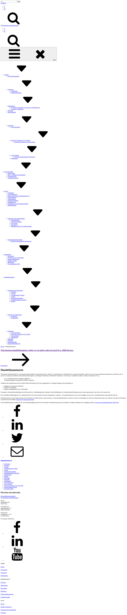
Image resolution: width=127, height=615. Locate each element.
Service (6, 191)
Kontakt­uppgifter (12, 342)
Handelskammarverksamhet (15, 290)
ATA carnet (14, 223)
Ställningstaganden (16, 92)
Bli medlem (11, 256)
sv (4, 7)
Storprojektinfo (12, 112)
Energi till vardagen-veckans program (25, 142)
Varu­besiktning (12, 199)
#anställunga (14, 158)
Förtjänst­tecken (12, 202)
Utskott (13, 297)
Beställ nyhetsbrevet (6, 607)
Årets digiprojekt (15, 127)
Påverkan (13, 292)
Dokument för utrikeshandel (8, 610)
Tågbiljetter (11, 193)
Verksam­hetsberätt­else (17, 298)
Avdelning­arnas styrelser (11, 468)
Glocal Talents (15, 155)
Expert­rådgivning (12, 194)
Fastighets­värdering (13, 200)
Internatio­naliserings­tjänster (15, 239)
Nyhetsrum (11, 89)
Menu (54, 60)
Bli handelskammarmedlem (8, 496)
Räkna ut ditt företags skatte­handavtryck (18, 196)
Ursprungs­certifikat (16, 221)
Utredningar (14, 91)
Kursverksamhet (8, 171)
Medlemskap (7, 254)
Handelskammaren (9, 277)
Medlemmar (11, 262)
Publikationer (11, 106)
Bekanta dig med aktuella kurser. (25, 399)
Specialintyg (14, 225)
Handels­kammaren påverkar (18, 300)
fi (4, 6)
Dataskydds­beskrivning (14, 343)
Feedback (3, 3)
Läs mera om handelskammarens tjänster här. (107, 402)
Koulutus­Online (12, 176)
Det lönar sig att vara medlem (16, 257)
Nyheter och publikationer (15, 314)
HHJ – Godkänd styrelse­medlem (16, 175)
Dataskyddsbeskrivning (7, 594)
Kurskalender (11, 173)
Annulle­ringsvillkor (13, 178)
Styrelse (13, 293)
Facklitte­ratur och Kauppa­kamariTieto (18, 203)
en (4, 9)
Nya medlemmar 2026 (14, 264)
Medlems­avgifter (12, 261)
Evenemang (4, 570)
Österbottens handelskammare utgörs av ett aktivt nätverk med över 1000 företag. (37, 350)
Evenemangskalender (13, 76)
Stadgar (13, 301)
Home (2, 346)
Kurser (2, 567)
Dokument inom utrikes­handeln (16, 218)
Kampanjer (11, 125)
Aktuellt (6, 74)
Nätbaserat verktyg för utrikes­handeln (21, 226)
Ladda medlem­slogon (13, 259)
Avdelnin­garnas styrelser (17, 295)
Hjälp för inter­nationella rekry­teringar (25, 157)
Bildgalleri (10, 339)
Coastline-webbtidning (17, 109)
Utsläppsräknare (12, 197)
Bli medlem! (4, 365)
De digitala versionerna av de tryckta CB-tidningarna (25, 107)
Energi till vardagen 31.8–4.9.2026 (20, 140)
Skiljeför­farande (12, 205)
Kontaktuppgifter (5, 597)
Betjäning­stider (15, 220)
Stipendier (10, 110)
